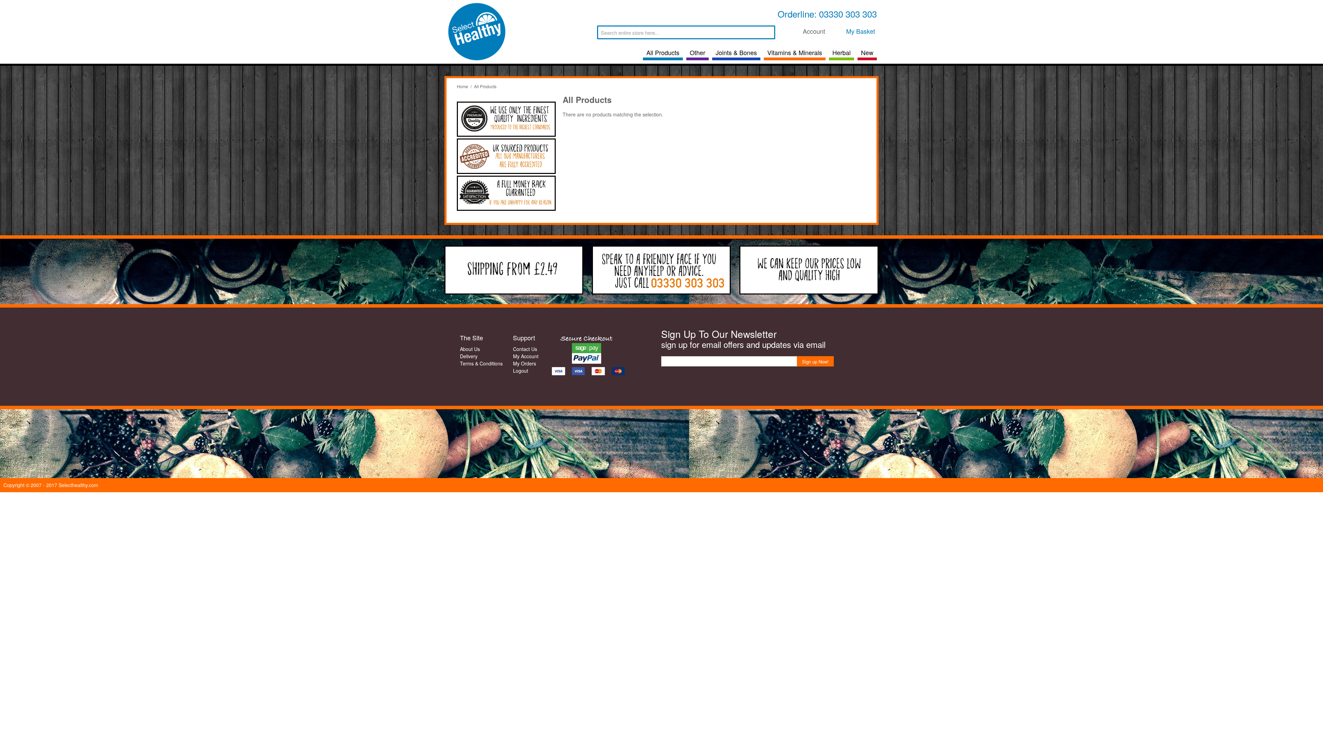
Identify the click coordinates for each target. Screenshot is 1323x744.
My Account (526, 356)
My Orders (524, 363)
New (867, 52)
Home (462, 86)
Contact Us (525, 348)
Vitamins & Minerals (794, 52)
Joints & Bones (736, 52)
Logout (520, 370)
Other (697, 52)
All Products (662, 52)
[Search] (768, 32)
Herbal (841, 52)
